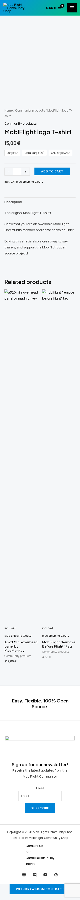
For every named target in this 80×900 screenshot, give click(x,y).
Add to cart (52, 171)
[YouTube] (45, 875)
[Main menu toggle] (72, 7)
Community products (30, 110)
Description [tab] (13, 202)
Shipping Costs (32, 182)
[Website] (24, 875)
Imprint (31, 863)
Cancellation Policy (40, 857)
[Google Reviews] (56, 875)
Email (40, 788)
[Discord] (35, 875)
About (30, 851)
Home (8, 110)
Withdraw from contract (40, 889)
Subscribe (40, 808)
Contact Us (34, 845)
